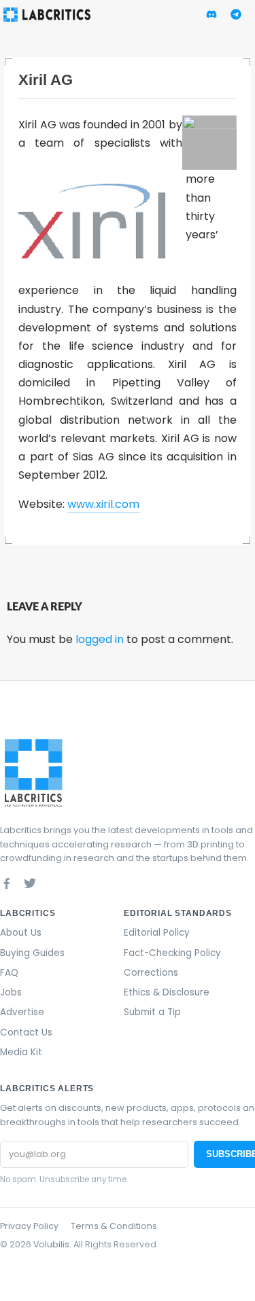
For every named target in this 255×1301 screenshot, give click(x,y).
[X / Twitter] (30, 883)
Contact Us (26, 1032)
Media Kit (21, 1052)
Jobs (11, 992)
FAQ (9, 972)
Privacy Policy (29, 1226)
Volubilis (51, 1244)
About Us (20, 932)
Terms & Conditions (114, 1226)
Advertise (22, 1012)
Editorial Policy (157, 932)
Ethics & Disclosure (166, 992)
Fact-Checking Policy (172, 953)
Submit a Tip (152, 1012)
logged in (99, 639)
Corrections (151, 972)
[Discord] (53, 883)
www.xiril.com (103, 504)
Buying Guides (32, 953)
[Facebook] (7, 883)
